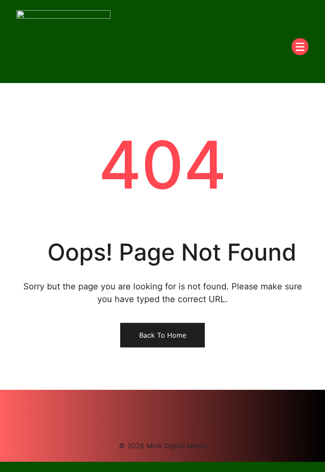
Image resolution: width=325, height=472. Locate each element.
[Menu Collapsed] (300, 46)
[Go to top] (2, 467)
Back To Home (162, 335)
